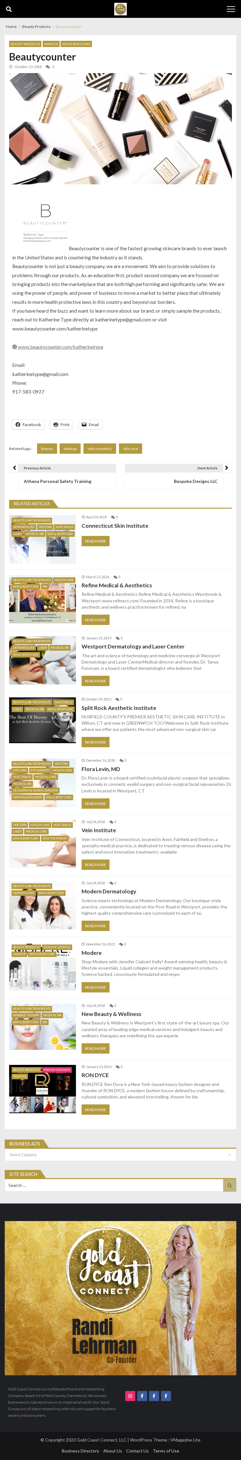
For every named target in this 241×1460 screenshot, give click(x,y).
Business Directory (80, 1450)
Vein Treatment (55, 838)
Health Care (64, 580)
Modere (92, 953)
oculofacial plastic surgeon (35, 790)
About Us (112, 1450)
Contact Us (137, 1450)
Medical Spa (35, 534)
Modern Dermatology (109, 891)
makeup (70, 449)
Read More (95, 541)
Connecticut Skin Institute (115, 525)
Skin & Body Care (76, 44)
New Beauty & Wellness (111, 1014)
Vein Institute (99, 830)
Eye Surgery (40, 770)
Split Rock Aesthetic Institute (119, 708)
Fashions (19, 1076)
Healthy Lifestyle (57, 947)
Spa (45, 586)
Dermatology (24, 527)
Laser (17, 534)
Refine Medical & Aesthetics (117, 585)
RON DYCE (95, 1075)
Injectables (64, 527)
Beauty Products (25, 44)
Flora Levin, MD (101, 769)
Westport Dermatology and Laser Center (133, 646)
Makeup (51, 44)
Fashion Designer (57, 1069)
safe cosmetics (100, 449)
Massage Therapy (26, 1015)
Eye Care (20, 770)
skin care (130, 449)
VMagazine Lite (185, 1439)
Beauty (47, 449)
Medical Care (45, 777)
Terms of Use (166, 1450)
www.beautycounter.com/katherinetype (60, 347)
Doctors (45, 527)
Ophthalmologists (27, 797)
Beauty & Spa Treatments (32, 520)
